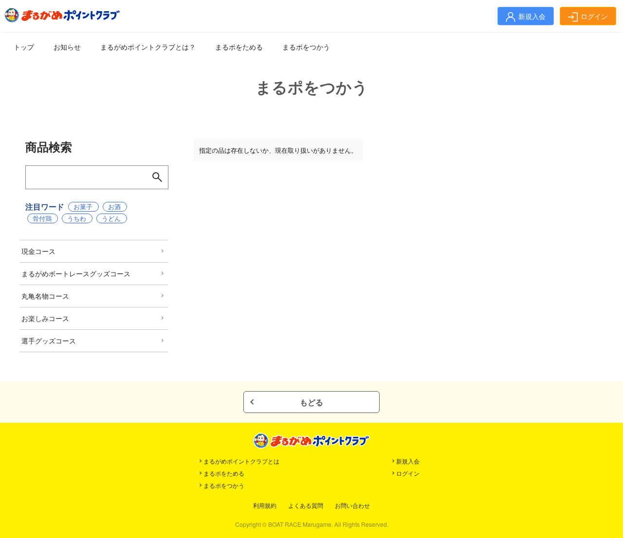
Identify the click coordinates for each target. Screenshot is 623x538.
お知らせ (67, 47)
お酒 (114, 206)
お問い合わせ (352, 505)
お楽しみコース (45, 318)
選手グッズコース (48, 340)
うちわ (76, 218)
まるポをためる (239, 47)
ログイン (408, 473)
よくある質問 (305, 505)
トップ (24, 47)
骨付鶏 (42, 218)
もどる (311, 402)
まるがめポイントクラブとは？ (148, 47)
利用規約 (264, 505)
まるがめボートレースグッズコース (75, 273)
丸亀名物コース (45, 296)
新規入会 (408, 461)
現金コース (38, 251)
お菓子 (82, 206)
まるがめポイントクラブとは (241, 461)
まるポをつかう (306, 47)
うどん (111, 218)
